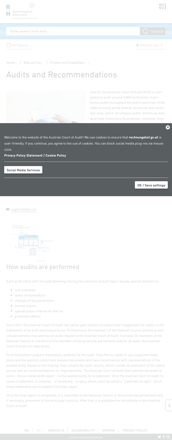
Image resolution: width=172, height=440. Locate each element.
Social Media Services (23, 169)
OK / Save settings (151, 184)
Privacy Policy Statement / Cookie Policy (35, 155)
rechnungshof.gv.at (143, 137)
